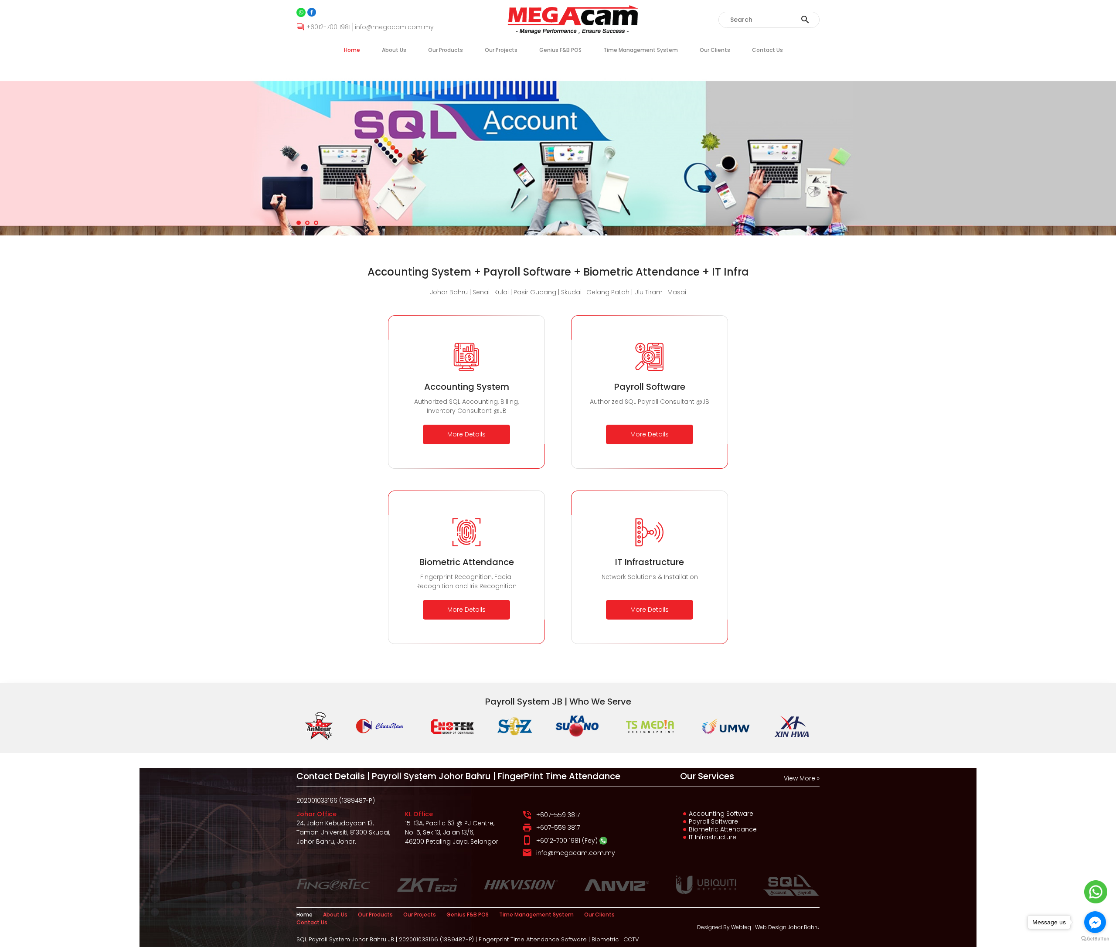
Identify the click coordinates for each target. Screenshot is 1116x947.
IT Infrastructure (712, 837)
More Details (466, 434)
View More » (802, 778)
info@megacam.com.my (575, 852)
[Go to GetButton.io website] (1095, 938)
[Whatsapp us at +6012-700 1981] (603, 840)
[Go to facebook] (1095, 922)
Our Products (445, 50)
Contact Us (767, 50)
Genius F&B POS (560, 50)
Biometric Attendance (723, 829)
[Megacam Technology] (311, 12)
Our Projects (501, 50)
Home (352, 50)
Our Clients (715, 50)
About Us (394, 50)
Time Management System (640, 50)
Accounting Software (721, 813)
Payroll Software (713, 821)
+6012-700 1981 (558, 840)
